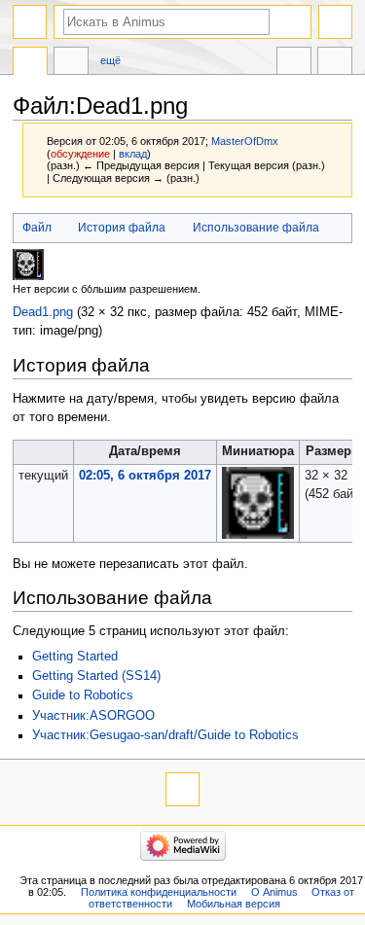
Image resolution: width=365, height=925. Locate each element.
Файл (37, 227)
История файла (121, 227)
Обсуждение (71, 63)
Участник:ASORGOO (93, 716)
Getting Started (75, 656)
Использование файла (256, 227)
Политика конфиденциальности (159, 892)
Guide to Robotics (82, 695)
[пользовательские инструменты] (335, 22)
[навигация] (30, 22)
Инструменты (334, 63)
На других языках (293, 63)
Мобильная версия (233, 903)
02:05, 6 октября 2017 (145, 475)
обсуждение (80, 154)
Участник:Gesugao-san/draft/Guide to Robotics (165, 735)
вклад (133, 154)
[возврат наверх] (182, 789)
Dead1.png (43, 312)
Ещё (110, 60)
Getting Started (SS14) (96, 676)
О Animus (274, 892)
